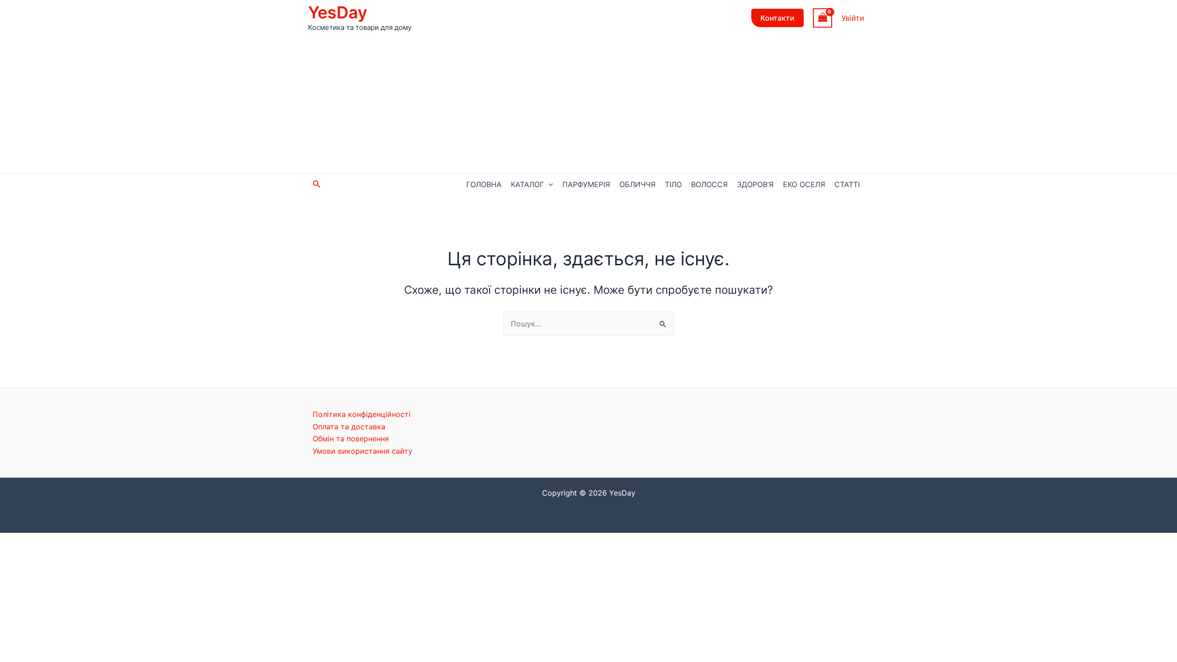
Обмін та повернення (351, 438)
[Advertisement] (588, 104)
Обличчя (637, 184)
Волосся (709, 184)
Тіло (673, 184)
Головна (484, 184)
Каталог (527, 184)
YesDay (337, 12)
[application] (548, 184)
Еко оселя (804, 184)
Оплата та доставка (349, 426)
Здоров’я (755, 184)
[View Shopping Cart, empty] (822, 17)
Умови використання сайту (362, 451)
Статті (847, 184)
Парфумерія (586, 184)
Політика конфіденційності (362, 414)
